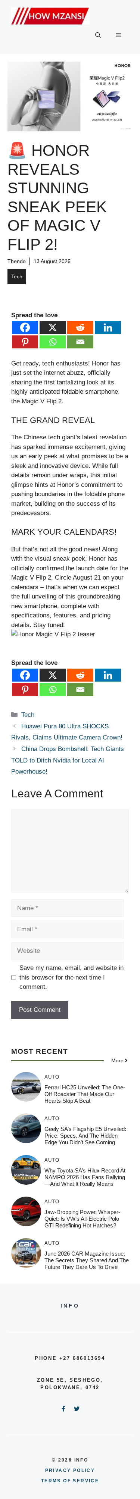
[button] (98, 35)
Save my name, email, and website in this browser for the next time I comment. (71, 977)
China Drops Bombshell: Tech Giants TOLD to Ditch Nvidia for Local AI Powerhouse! (67, 760)
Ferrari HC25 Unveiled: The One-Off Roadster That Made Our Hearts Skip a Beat (84, 1094)
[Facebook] (25, 327)
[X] (53, 327)
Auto (51, 1077)
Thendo (16, 261)
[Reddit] (80, 327)
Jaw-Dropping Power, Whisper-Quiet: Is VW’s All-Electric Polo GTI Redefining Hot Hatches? (82, 1219)
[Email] (80, 341)
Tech (16, 276)
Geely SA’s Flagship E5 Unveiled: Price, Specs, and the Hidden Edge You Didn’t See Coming (85, 1135)
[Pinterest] (25, 341)
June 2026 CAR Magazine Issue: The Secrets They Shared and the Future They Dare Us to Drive (86, 1260)
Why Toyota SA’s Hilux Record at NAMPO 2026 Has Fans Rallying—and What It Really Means (84, 1177)
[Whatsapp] (53, 341)
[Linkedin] (108, 327)
